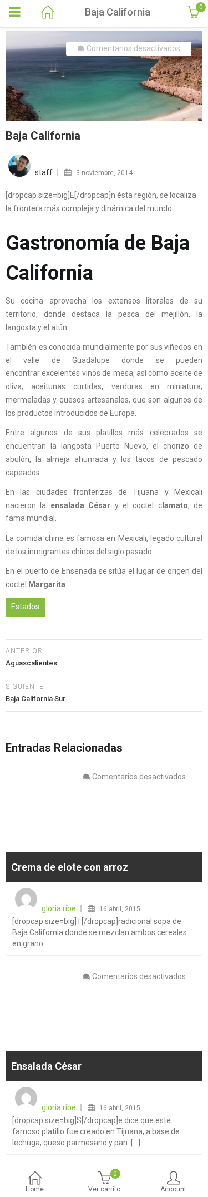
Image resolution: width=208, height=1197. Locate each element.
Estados (25, 606)
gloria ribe (59, 908)
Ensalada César (46, 1066)
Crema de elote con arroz (69, 867)
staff (44, 172)
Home (35, 1189)
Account (173, 1189)
